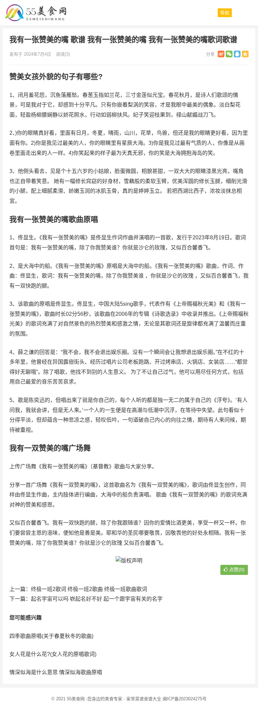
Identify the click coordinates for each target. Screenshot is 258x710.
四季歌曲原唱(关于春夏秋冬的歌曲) (51, 636)
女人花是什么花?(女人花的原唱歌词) (52, 654)
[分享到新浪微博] (221, 54)
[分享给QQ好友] (237, 54)
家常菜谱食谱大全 (143, 698)
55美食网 (76, 698)
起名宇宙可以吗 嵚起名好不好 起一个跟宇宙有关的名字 (97, 599)
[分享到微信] (229, 54)
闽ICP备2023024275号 (185, 698)
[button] (225, 12)
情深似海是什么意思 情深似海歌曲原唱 (55, 672)
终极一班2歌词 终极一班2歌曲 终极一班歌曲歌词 (89, 589)
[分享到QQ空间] (245, 54)
